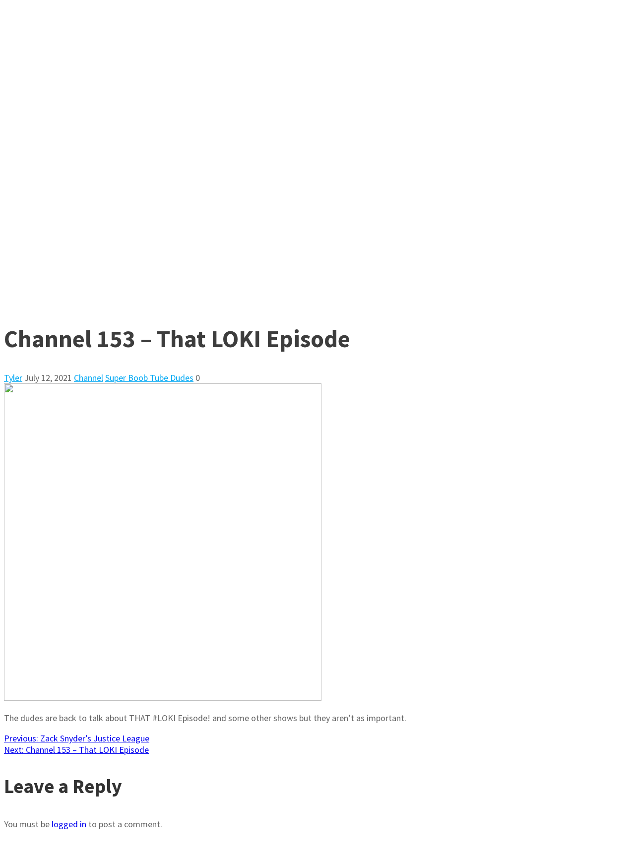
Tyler (13, 377)
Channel (88, 377)
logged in (69, 824)
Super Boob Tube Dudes (149, 377)
